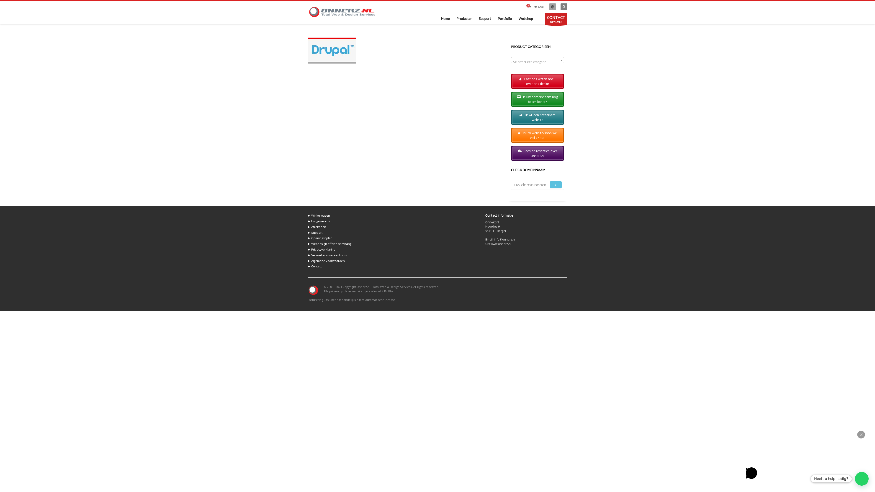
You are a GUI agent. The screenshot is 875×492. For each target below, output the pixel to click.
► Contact (315, 266)
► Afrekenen (317, 227)
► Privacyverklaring (321, 249)
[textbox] (537, 62)
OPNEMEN (556, 19)
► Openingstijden (320, 238)
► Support (315, 233)
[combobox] (537, 60)
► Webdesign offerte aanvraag (329, 244)
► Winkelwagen (319, 215)
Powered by (757, 485)
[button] (862, 479)
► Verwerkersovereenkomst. (328, 255)
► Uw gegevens (319, 221)
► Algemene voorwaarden (326, 261)
